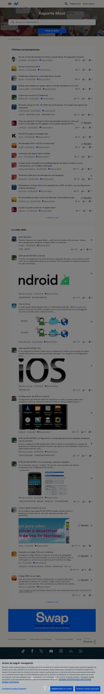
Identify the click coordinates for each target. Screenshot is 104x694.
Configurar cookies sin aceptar (14, 689)
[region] (52, 676)
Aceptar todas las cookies (62, 689)
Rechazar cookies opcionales (87, 689)
